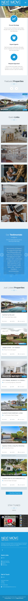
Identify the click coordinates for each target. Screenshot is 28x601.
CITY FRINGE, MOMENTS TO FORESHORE (14, 380)
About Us (4, 563)
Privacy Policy (8, 598)
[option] (14, 102)
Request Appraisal (6, 562)
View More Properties (15, 493)
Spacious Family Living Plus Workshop (13, 446)
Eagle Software (19, 598)
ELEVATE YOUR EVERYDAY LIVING (12, 413)
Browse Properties (5, 561)
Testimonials (4, 564)
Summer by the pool (8, 315)
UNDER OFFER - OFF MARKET (11, 347)
